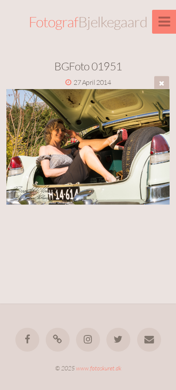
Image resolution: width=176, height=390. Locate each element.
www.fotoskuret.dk (98, 368)
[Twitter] (118, 340)
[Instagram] (88, 340)
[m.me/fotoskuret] (58, 340)
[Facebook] (27, 340)
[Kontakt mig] (149, 340)
